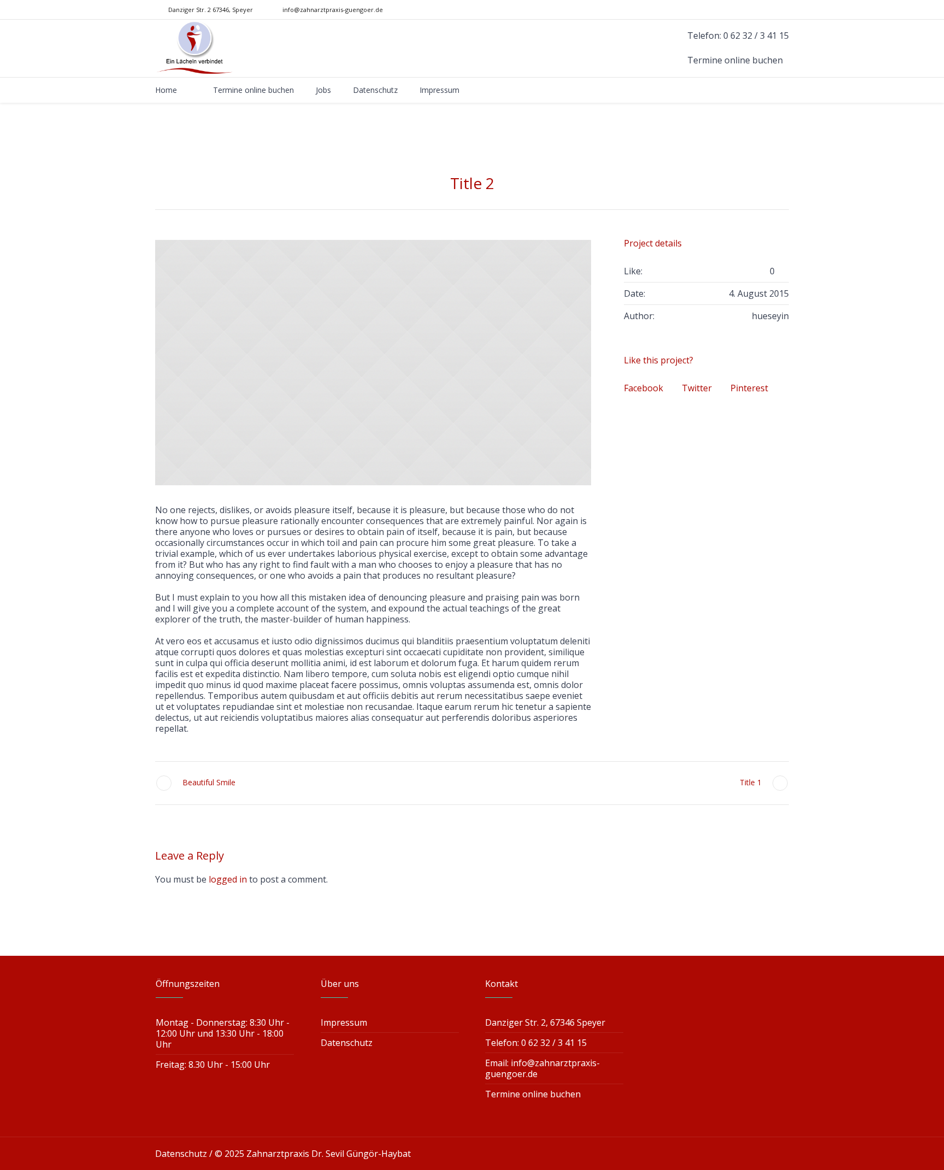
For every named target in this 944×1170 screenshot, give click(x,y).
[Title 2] (373, 362)
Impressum (344, 1022)
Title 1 (751, 782)
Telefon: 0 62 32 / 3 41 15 (536, 1043)
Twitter (697, 388)
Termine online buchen (533, 1094)
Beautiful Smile (208, 782)
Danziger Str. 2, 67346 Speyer (545, 1022)
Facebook (643, 388)
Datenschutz (347, 1043)
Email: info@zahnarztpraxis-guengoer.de (542, 1068)
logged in (228, 879)
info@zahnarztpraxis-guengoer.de (332, 9)
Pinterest (749, 388)
